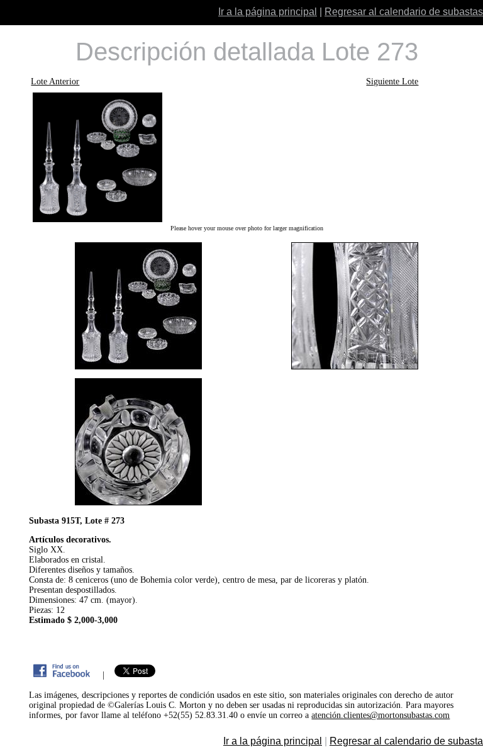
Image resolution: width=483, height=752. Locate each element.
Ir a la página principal (267, 11)
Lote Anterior (55, 81)
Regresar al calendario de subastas (404, 11)
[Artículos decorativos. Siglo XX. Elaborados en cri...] (246, 157)
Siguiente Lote (392, 81)
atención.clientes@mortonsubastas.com (380, 715)
